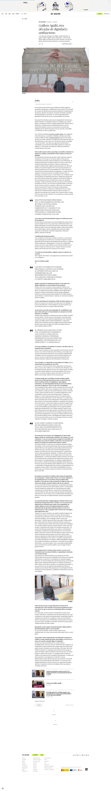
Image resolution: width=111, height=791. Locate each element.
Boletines (17, 13)
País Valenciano (42, 22)
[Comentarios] (42, 44)
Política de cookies (48, 767)
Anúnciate (35, 769)
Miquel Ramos (48, 684)
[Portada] (55, 14)
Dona (42, 755)
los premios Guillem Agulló (56, 134)
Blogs (23, 769)
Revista (34, 767)
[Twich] (79, 755)
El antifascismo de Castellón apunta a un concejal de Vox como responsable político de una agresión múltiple (58, 694)
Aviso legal (46, 764)
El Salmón (24, 759)
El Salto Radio (25, 766)
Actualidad (55, 22)
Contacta (35, 766)
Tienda (13, 13)
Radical (23, 762)
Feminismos (24, 771)
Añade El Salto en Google (67, 43)
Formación (46, 761)
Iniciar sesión (106, 13)
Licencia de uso (47, 758)
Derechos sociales (37, 759)
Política (23, 758)
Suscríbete (100, 13)
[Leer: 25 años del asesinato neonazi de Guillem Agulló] (38, 684)
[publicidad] (55, 6)
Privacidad (35, 771)
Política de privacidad (48, 766)
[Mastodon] (86, 755)
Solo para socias (36, 761)
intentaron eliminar (54, 137)
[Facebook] (81, 755)
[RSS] (88, 755)
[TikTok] (84, 755)
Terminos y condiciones (49, 769)
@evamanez (37, 101)
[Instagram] (75, 755)
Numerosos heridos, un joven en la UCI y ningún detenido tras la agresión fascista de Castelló (59, 673)
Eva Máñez (24, 93)
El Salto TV (24, 764)
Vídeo (6, 13)
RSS (45, 762)
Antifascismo (49, 22)
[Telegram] (73, 755)
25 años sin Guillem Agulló (54, 683)
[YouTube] (82, 755)
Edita (45, 759)
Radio (10, 13)
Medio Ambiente (36, 758)
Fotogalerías (24, 767)
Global (23, 761)
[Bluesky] (77, 755)
